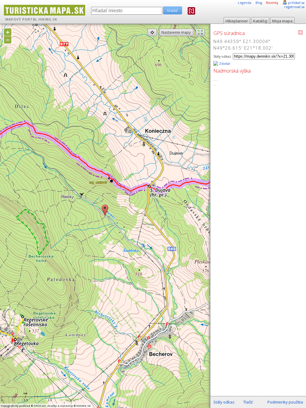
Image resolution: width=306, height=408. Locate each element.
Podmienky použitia (285, 402)
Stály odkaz (224, 402)
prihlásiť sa (296, 3)
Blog (258, 3)
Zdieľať (224, 64)
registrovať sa (294, 7)
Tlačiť (248, 402)
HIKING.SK (48, 19)
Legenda (244, 3)
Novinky (272, 3)
